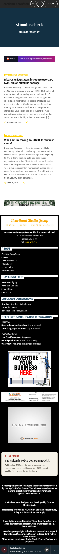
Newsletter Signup (9, 282)
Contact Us (6, 292)
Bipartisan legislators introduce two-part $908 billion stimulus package (28, 81)
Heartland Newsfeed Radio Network (17, 304)
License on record (33, 493)
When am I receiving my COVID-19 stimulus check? (29, 141)
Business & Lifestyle (13, 135)
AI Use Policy (7, 267)
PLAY (50, 4)
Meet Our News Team (10, 254)
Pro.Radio (9, 502)
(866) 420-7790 (31, 242)
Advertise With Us (9, 260)
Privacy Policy (7, 270)
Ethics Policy (6, 264)
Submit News (7, 289)
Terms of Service (31, 512)
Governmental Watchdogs (16, 75)
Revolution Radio (9, 307)
